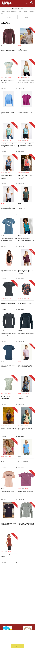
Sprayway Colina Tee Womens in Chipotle (8, 555)
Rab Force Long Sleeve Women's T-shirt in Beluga (8, 334)
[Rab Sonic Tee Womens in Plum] (26, 99)
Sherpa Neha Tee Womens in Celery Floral (7, 81)
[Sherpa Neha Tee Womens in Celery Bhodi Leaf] (9, 384)
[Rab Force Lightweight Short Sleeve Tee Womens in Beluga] (9, 289)
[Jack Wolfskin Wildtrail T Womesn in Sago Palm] (26, 194)
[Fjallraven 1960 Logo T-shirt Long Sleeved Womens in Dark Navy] (26, 321)
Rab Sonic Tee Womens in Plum (25, 112)
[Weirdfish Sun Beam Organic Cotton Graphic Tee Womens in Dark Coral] (26, 163)
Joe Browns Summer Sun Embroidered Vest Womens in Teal (26, 239)
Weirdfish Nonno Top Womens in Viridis (8, 460)
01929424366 (6, 618)
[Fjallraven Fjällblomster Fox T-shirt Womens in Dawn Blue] (9, 226)
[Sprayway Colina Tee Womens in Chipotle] (9, 542)
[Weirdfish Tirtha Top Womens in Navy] (9, 415)
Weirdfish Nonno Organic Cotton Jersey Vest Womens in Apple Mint (26, 81)
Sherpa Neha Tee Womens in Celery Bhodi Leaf (7, 397)
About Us (4, 596)
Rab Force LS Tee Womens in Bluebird (7, 113)
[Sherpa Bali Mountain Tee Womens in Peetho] (26, 36)
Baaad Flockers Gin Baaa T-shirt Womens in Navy (8, 524)
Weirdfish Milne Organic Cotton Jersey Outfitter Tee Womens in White (8, 209)
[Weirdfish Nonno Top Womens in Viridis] (9, 447)
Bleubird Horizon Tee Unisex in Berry (25, 492)
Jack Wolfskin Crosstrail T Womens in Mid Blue (24, 460)
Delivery (4, 576)
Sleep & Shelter (6, 607)
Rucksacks (5, 605)
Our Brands (5, 598)
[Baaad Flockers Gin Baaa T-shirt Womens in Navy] (9, 510)
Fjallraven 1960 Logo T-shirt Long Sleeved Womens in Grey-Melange (26, 524)
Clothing (4, 600)
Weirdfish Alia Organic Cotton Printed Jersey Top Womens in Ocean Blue (25, 145)
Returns (4, 583)
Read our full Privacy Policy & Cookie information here (17, 642)
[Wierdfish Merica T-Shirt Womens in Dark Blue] (26, 384)
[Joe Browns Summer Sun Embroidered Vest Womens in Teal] (26, 226)
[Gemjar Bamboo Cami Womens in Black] (9, 257)
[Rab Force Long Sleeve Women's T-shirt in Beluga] (9, 321)
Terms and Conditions (8, 585)
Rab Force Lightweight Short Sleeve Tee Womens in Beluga (8, 302)
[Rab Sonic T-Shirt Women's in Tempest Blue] (9, 352)
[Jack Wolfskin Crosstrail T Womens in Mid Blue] (26, 447)
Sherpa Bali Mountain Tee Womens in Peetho (24, 50)
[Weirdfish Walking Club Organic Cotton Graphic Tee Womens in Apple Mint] (9, 131)
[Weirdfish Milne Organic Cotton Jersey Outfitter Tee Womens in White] (9, 194)
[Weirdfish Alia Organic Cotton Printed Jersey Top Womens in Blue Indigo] (9, 163)
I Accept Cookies (17, 646)
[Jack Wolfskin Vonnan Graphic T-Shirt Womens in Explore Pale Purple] (26, 352)
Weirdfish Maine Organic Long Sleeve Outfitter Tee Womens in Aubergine (25, 272)
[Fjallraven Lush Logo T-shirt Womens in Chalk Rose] (9, 479)
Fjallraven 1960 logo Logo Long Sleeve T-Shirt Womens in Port (8, 50)
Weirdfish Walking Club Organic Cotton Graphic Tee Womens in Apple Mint (8, 145)
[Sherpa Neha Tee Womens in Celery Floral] (9, 68)
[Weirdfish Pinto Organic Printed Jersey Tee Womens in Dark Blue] (26, 289)
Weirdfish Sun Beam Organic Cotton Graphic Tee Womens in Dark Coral (25, 177)
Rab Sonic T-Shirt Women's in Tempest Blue (8, 366)
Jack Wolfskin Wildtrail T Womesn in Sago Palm (26, 208)
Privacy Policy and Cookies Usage (11, 587)
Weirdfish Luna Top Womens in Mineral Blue (25, 429)
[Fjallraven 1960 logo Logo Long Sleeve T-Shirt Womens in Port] (9, 36)
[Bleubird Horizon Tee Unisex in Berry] (26, 479)
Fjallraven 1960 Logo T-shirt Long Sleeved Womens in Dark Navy (26, 334)
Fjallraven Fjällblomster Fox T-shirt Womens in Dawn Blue (9, 239)
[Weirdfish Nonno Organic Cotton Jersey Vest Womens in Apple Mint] (26, 68)
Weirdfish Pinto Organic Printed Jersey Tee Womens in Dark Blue (25, 302)
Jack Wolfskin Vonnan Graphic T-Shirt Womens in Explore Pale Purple (26, 367)
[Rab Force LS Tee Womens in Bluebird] (9, 99)
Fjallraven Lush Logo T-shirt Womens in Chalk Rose (7, 492)
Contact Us (5, 621)
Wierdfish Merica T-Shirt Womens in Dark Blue (26, 397)
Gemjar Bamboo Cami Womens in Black (8, 271)
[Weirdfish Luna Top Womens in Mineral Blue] (26, 415)
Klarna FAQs (5, 610)
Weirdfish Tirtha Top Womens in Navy (8, 429)
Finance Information (8, 580)
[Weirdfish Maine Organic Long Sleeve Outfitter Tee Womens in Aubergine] (26, 257)
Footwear (5, 603)
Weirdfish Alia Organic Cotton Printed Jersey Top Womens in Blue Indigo (8, 177)
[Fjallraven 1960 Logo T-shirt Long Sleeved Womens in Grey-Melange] (26, 510)
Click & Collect (6, 578)
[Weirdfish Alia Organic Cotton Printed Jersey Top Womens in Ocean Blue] (26, 131)
